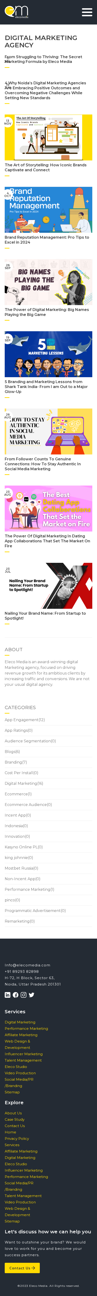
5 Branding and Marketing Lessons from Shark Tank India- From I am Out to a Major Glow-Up (46, 387)
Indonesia (14, 826)
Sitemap (12, 1092)
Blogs (10, 751)
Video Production (20, 1073)
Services (12, 1145)
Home (10, 1132)
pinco (10, 900)
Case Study (14, 1119)
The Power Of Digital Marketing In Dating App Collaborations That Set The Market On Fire (47, 541)
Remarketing (17, 921)
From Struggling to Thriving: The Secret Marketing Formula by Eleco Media (43, 59)
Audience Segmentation (28, 741)
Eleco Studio (16, 1066)
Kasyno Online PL (21, 847)
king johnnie (16, 857)
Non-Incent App (20, 879)
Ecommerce (16, 794)
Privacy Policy (17, 1138)
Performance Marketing (27, 889)
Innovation (15, 836)
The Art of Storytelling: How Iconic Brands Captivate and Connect (46, 167)
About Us (13, 1113)
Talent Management (23, 1060)
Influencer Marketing (24, 1054)
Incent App (15, 815)
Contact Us (15, 1126)
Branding (13, 762)
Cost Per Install (19, 773)
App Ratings (16, 730)
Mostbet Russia (19, 868)
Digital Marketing (21, 783)
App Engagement (22, 720)
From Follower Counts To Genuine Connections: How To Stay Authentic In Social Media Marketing (43, 464)
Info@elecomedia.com (27, 965)
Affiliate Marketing (21, 1035)
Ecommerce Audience (26, 804)
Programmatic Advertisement (33, 910)
